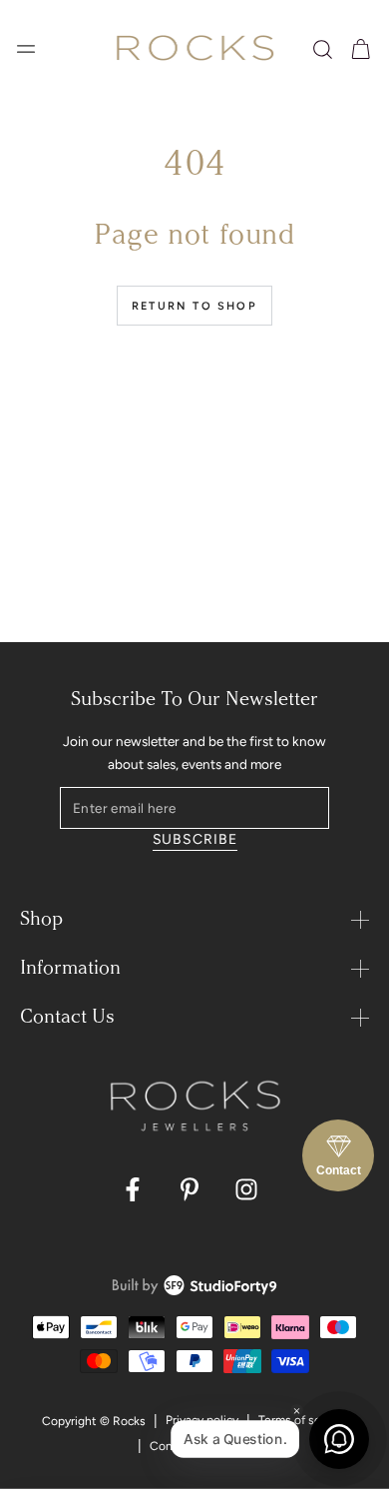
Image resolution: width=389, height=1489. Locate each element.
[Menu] (26, 49)
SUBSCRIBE (195, 839)
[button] (322, 49)
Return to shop (194, 306)
